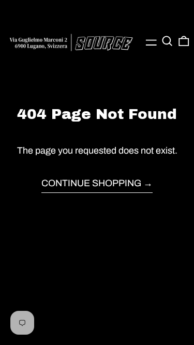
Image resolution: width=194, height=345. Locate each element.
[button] (167, 41)
